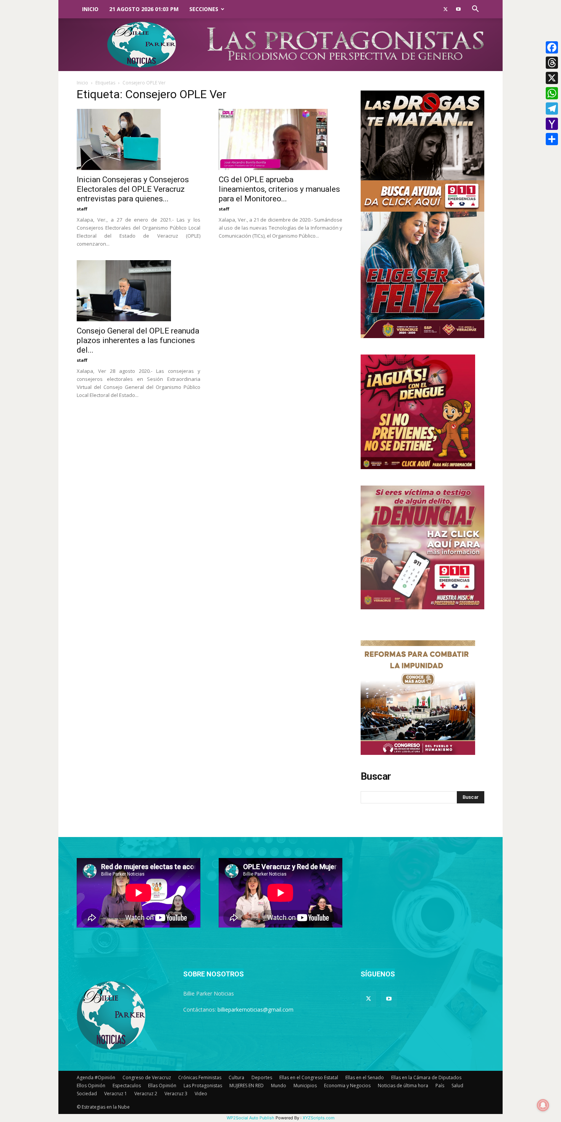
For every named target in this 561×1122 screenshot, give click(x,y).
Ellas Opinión (162, 1085)
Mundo (278, 1085)
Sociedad (87, 1093)
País (439, 1085)
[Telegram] (551, 108)
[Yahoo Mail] (551, 123)
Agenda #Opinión (96, 1077)
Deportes (261, 1077)
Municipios (305, 1085)
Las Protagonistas (203, 1085)
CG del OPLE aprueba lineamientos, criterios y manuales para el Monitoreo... (279, 189)
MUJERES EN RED (246, 1085)
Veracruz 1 (115, 1093)
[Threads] (551, 62)
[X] (551, 78)
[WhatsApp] (551, 93)
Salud (457, 1085)
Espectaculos (127, 1085)
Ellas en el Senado (364, 1077)
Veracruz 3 (175, 1093)
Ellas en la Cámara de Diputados (426, 1077)
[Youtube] (458, 9)
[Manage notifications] (543, 1105)
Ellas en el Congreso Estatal (308, 1077)
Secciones (203, 9)
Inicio (90, 9)
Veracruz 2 (145, 1093)
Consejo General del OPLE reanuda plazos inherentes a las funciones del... (138, 340)
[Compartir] (551, 139)
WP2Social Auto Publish (250, 1117)
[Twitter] (445, 9)
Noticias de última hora (403, 1085)
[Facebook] (551, 47)
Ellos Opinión (91, 1085)
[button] (475, 9)
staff (82, 209)
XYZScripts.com (319, 1117)
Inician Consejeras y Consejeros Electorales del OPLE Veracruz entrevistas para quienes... (133, 189)
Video (201, 1093)
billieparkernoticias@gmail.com (255, 1009)
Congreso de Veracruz (147, 1077)
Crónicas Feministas (199, 1077)
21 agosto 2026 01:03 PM (144, 9)
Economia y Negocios (347, 1085)
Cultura (236, 1077)
